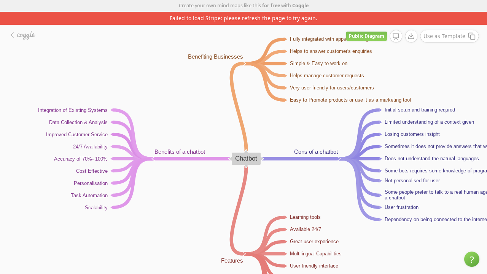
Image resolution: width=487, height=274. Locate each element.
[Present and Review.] (396, 36)
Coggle (300, 5)
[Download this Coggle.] (411, 36)
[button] (471, 259)
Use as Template (444, 36)
